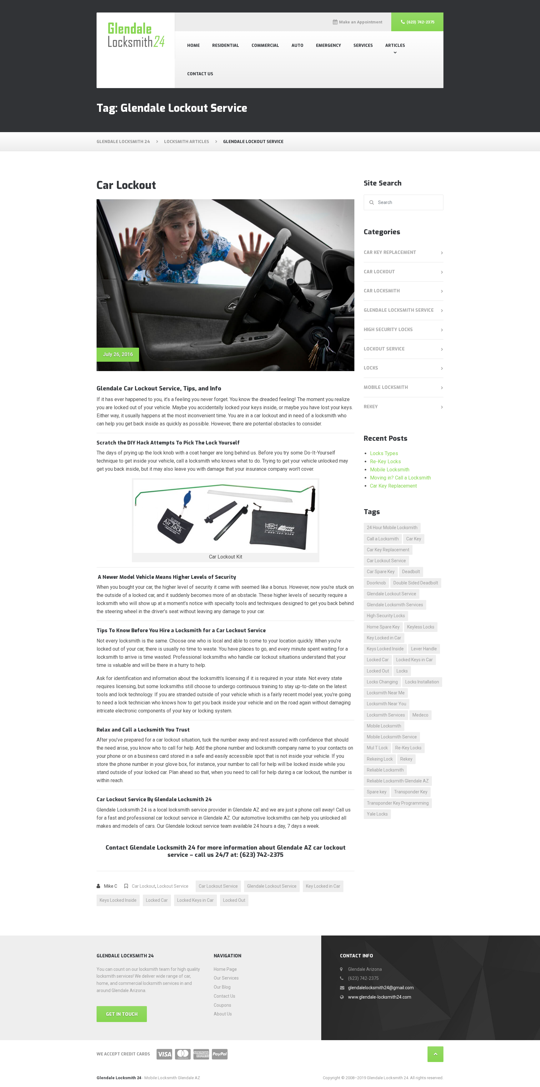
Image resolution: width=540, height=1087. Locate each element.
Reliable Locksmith (385, 769)
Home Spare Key (383, 626)
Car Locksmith (382, 291)
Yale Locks (377, 814)
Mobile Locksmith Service (392, 736)
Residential (225, 45)
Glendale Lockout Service (272, 886)
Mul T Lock (377, 747)
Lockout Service (172, 886)
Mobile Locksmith (386, 387)
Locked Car (157, 900)
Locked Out (234, 900)
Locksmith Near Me (386, 692)
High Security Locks (388, 330)
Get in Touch (122, 1014)
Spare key (377, 791)
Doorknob (376, 582)
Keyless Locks (420, 626)
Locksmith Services (386, 714)
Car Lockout (126, 185)
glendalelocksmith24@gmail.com (381, 987)
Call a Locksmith (383, 538)
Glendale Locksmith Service (399, 310)
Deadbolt (411, 571)
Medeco (420, 714)
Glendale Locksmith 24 (119, 1077)
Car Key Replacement (390, 253)
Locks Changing (382, 681)
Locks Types (384, 453)
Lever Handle (424, 648)
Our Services (226, 977)
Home (193, 45)
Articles (395, 45)
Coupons (222, 1005)
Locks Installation (422, 681)
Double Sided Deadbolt (415, 582)
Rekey (371, 407)
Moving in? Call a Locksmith (400, 478)
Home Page (225, 969)
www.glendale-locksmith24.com (379, 997)
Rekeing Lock (380, 759)
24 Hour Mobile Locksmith (392, 527)
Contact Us (200, 74)
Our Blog (222, 987)
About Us (223, 1013)
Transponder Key (411, 791)
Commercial (265, 45)
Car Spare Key (381, 571)
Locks (371, 368)
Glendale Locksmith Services (395, 604)
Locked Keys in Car (195, 900)
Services (363, 45)
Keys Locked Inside (118, 900)
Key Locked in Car (323, 886)
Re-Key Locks (385, 461)
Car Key (413, 538)
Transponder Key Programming (398, 803)
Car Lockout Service (218, 886)
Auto (297, 45)
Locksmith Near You (386, 703)
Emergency (328, 45)
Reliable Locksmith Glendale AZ (398, 780)
